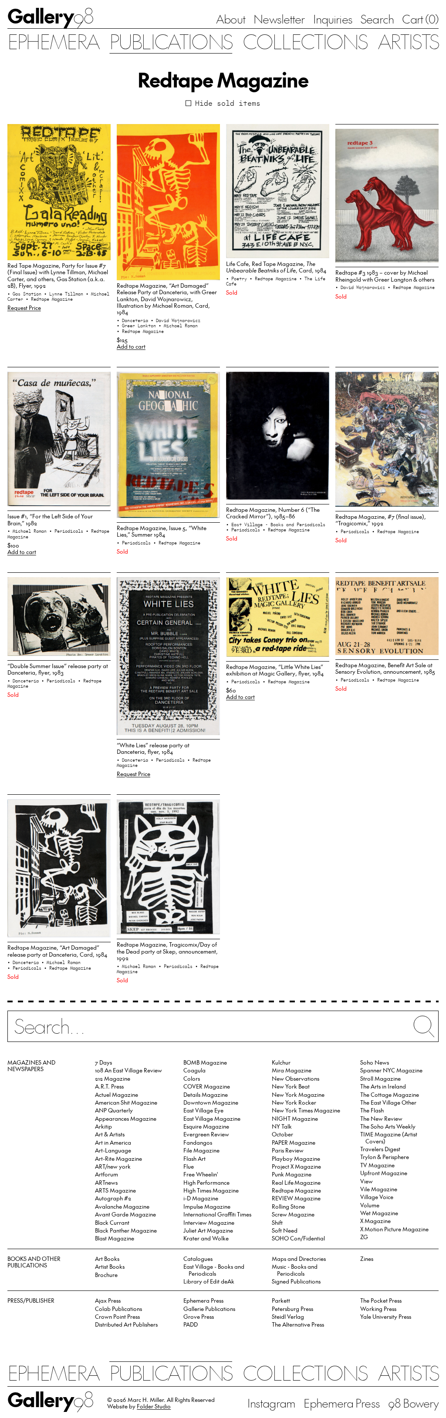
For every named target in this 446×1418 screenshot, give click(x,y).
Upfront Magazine (383, 1172)
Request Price (24, 307)
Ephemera (53, 40)
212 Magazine (112, 1078)
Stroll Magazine (380, 1078)
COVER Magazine (206, 1086)
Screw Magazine (293, 1214)
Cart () (420, 18)
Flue (188, 1166)
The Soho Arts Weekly (388, 1126)
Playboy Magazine (296, 1158)
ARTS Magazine (115, 1190)
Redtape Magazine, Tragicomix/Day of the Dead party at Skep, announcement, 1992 (167, 951)
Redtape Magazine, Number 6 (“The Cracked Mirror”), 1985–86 (273, 513)
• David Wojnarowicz (175, 320)
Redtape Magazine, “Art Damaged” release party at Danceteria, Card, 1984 (57, 951)
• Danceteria (134, 320)
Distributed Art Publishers (126, 1324)
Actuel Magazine (116, 1094)
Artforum (106, 1174)
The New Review (381, 1118)
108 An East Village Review (128, 1070)
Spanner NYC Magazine (391, 1070)
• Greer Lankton (138, 326)
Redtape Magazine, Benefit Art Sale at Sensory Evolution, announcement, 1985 (385, 668)
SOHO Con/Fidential (298, 1238)
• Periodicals (67, 531)
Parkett (281, 1300)
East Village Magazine (211, 1118)
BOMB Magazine (205, 1062)
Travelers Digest (380, 1149)
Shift (277, 1222)
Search (377, 19)
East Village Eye (203, 1110)
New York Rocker (294, 1102)
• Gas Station (25, 294)
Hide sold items (227, 103)
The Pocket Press (381, 1300)
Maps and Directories (299, 1258)
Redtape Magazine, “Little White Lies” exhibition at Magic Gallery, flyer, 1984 (275, 670)
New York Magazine (298, 1094)
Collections (305, 40)
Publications (170, 40)
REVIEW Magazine (296, 1198)
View (366, 1181)
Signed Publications (296, 1281)
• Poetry (238, 279)
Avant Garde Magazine (125, 1214)
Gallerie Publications (209, 1308)
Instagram (271, 1403)
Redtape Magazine (296, 1190)
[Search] (223, 1031)
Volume (369, 1205)
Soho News (374, 1062)
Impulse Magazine (206, 1206)
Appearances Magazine (125, 1118)
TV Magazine (377, 1165)
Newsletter (278, 19)
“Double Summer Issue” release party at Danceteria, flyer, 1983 (57, 669)
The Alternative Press (298, 1324)
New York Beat (291, 1086)
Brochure (106, 1274)
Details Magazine (205, 1094)
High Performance (206, 1182)
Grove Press (198, 1316)
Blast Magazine (114, 1238)
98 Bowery (413, 1403)
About (230, 19)
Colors (191, 1078)
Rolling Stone (288, 1206)
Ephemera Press (203, 1300)
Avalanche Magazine (122, 1206)
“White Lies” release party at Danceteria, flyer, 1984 (153, 748)
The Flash (372, 1110)
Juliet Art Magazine (208, 1230)
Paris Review (288, 1150)
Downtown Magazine (210, 1102)
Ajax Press (108, 1300)
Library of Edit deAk (208, 1281)
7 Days (103, 1062)
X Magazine (375, 1220)
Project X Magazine (296, 1166)
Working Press (378, 1308)
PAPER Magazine (293, 1142)
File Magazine (201, 1150)
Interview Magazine (208, 1222)
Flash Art (194, 1158)
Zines (366, 1258)
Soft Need (284, 1230)
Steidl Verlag (288, 1316)
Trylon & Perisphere (384, 1156)
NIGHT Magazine (295, 1118)
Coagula (194, 1070)
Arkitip (103, 1126)
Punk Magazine (291, 1174)
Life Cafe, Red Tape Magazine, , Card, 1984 (276, 267)
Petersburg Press (292, 1308)
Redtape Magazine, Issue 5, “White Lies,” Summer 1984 (161, 531)
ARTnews (106, 1182)
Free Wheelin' (200, 1174)
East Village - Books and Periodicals (213, 1270)
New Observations (295, 1078)
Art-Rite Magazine (118, 1158)
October (282, 1134)
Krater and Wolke (206, 1238)
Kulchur (281, 1062)
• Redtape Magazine (49, 299)
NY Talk (282, 1126)
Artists (408, 40)
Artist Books (110, 1266)
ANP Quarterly (114, 1110)
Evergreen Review (206, 1134)
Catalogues (198, 1258)
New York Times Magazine (306, 1110)
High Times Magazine (211, 1190)
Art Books (107, 1258)
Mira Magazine (291, 1070)
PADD (190, 1324)
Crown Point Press (117, 1316)
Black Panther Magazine (126, 1230)
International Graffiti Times (217, 1214)
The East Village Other (388, 1102)
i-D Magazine (200, 1198)
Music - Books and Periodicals (295, 1270)
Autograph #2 (113, 1198)
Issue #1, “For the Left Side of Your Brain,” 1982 (50, 519)
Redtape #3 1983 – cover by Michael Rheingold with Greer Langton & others (384, 275)
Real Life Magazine (296, 1182)
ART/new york (113, 1166)
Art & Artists (110, 1134)
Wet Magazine (379, 1212)
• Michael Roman (178, 326)
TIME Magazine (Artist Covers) (388, 1137)
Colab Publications (118, 1308)
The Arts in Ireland (383, 1086)
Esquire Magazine (206, 1126)
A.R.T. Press (109, 1086)
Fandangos (197, 1142)
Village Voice (376, 1196)
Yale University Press (385, 1316)
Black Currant (112, 1222)
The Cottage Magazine (389, 1094)
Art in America (113, 1142)
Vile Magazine (378, 1189)
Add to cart (131, 346)
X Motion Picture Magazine (394, 1229)
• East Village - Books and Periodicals (275, 524)
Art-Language (113, 1150)
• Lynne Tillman (65, 294)
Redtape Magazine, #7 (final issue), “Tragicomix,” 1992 (380, 520)
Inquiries (332, 19)
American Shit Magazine (126, 1102)
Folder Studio (154, 1406)
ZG (364, 1236)
